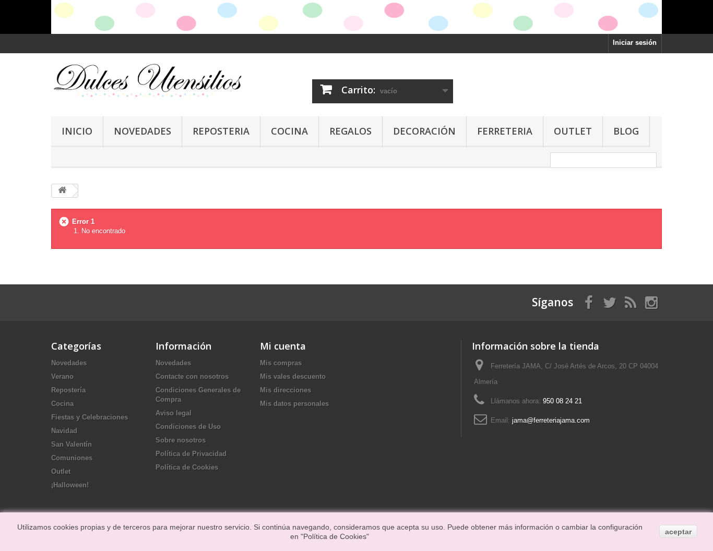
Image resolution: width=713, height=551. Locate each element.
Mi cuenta (283, 346)
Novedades (142, 131)
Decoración (424, 131)
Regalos (350, 131)
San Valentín (71, 444)
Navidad (64, 431)
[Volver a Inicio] (62, 190)
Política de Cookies (187, 467)
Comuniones (71, 458)
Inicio (77, 131)
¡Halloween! (70, 485)
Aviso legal (174, 413)
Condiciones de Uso (188, 426)
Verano (62, 376)
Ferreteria (504, 131)
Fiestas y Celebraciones (89, 417)
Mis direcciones (285, 390)
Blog (626, 131)
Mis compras (281, 363)
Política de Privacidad (191, 454)
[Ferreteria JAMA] (147, 80)
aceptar (678, 532)
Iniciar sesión (635, 42)
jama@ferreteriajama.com (551, 420)
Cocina (289, 131)
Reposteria (221, 131)
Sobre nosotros (181, 440)
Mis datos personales (294, 404)
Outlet (573, 131)
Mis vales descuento (293, 376)
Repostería (68, 390)
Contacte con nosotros (192, 376)
